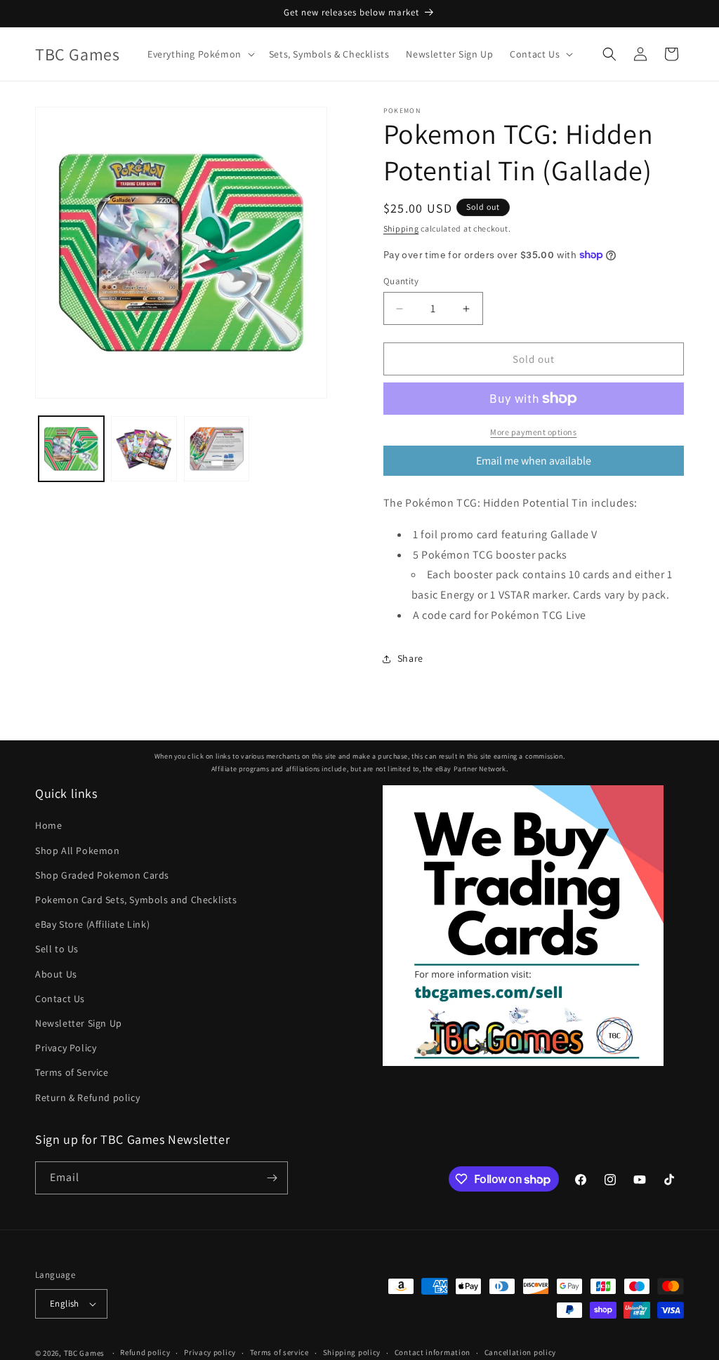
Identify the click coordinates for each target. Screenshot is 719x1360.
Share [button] (410, 658)
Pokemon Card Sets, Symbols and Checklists (136, 899)
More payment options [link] (533, 432)
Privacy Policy (65, 1047)
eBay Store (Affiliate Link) (92, 924)
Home (48, 825)
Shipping (401, 228)
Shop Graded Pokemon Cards (102, 875)
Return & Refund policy (87, 1097)
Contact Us (60, 998)
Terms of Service (72, 1072)
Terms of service (279, 1352)
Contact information (432, 1352)
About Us (56, 974)
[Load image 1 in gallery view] (71, 448)
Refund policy (145, 1352)
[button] (199, 54)
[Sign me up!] (271, 1177)
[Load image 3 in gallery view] (216, 448)
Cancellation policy (520, 1352)
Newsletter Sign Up (78, 1023)
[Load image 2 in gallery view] (143, 448)
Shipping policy (352, 1352)
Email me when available (533, 460)
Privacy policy (210, 1352)
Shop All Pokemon (77, 850)
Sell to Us (57, 948)
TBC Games (84, 1353)
